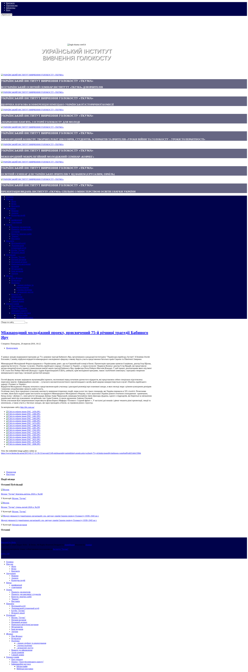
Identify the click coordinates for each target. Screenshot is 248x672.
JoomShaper (70, 545)
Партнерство (12, 5)
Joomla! (89, 545)
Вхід (8, 10)
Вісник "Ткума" (19, 498)
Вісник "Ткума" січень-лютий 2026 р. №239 (20, 507)
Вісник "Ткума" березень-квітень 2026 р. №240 (22, 494)
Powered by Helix (8, 542)
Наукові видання (19, 525)
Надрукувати (12, 348)
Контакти (10, 3)
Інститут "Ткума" (60, 549)
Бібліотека (10, 8)
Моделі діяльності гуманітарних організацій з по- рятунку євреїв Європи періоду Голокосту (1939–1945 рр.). (49, 520)
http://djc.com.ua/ (27, 407)
